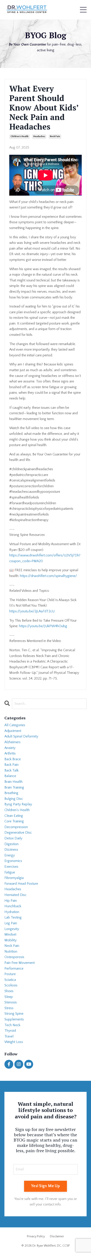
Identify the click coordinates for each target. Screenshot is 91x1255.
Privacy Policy (36, 1236)
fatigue (9, 872)
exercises (11, 867)
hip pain (10, 901)
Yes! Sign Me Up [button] (45, 1186)
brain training (14, 787)
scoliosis (10, 985)
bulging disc (13, 799)
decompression (16, 827)
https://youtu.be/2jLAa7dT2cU (32, 611)
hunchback (12, 906)
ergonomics (13, 861)
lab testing (13, 917)
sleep (8, 997)
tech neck (12, 1025)
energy (9, 855)
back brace (12, 759)
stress (8, 1008)
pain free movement (19, 963)
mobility (10, 940)
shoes (8, 991)
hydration (11, 912)
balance (10, 776)
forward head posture (21, 884)
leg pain (10, 923)
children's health (19, 136)
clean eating (13, 816)
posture (10, 974)
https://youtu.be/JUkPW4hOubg (43, 626)
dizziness (11, 850)
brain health (13, 782)
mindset (10, 934)
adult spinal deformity (21, 736)
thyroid (10, 1031)
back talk (11, 770)
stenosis (10, 1002)
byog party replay (18, 804)
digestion (11, 844)
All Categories (14, 725)
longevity (11, 929)
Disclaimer (57, 1236)
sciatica (10, 980)
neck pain (55, 136)
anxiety (9, 748)
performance (13, 968)
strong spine (13, 1014)
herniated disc (15, 895)
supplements (14, 1019)
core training (14, 821)
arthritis (10, 753)
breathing (11, 793)
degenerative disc (18, 833)
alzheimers (12, 742)
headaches (39, 136)
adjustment (12, 731)
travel (8, 1036)
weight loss (13, 1042)
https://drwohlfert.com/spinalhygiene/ (48, 576)
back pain (11, 765)
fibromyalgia (14, 878)
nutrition (10, 951)
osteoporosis (14, 957)
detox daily (13, 838)
